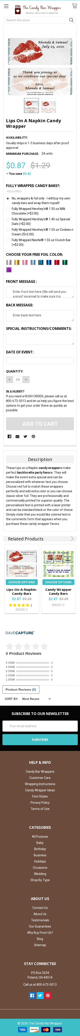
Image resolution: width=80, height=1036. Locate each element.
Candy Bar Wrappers (40, 771)
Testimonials (40, 920)
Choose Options (21, 582)
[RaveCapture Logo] (20, 633)
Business (40, 855)
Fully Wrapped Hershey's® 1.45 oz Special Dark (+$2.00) (41, 221)
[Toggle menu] (6, 6)
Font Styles (40, 796)
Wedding (40, 874)
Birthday (40, 849)
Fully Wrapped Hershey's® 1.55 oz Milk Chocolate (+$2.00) (38, 211)
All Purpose (40, 836)
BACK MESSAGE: (19, 305)
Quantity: (14, 371)
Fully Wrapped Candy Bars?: (33, 188)
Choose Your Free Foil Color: (34, 254)
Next (71, 539)
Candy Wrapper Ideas (40, 790)
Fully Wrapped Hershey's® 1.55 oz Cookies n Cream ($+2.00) (42, 232)
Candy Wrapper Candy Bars (58, 591)
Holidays (40, 861)
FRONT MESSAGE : (21, 281)
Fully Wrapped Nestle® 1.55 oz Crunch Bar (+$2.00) (41, 242)
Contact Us (40, 908)
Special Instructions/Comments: (39, 328)
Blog (40, 939)
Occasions (40, 867)
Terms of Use (40, 809)
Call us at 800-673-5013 (40, 984)
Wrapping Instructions (40, 784)
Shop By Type (40, 880)
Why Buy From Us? (40, 932)
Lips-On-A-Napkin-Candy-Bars (21, 591)
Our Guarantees (40, 926)
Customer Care (40, 778)
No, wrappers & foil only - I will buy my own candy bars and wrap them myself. (41, 201)
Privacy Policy (40, 802)
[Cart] (76, 6)
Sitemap (40, 945)
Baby (40, 843)
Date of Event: (20, 352)
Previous (66, 539)
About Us (40, 914)
